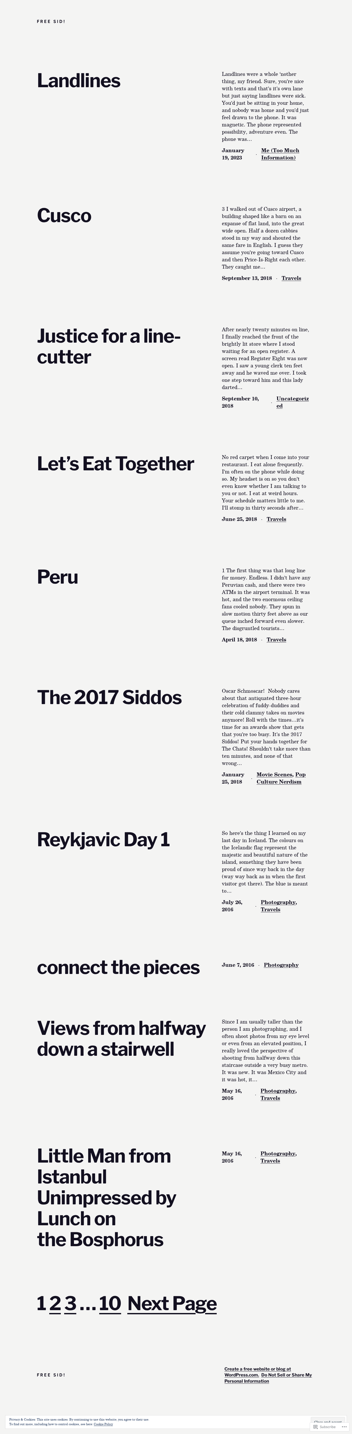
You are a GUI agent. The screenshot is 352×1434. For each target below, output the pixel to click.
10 (110, 1303)
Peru (57, 577)
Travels (291, 278)
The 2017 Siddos (109, 697)
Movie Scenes (274, 774)
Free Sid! (51, 21)
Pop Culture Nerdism (281, 777)
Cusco (64, 215)
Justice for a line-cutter (109, 346)
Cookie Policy (103, 1424)
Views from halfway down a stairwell (121, 1039)
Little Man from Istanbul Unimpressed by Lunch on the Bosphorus (106, 1198)
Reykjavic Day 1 (103, 839)
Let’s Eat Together (115, 463)
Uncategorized (292, 401)
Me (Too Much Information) (280, 153)
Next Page (172, 1303)
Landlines (78, 80)
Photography (278, 902)
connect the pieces (118, 967)
